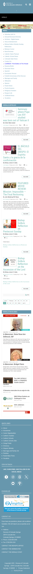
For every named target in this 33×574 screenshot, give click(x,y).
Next (19, 303)
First (6, 300)
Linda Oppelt (6, 125)
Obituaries (26, 359)
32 (23, 300)
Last (24, 303)
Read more (25, 139)
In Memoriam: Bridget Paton (13, 364)
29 (15, 300)
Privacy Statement (24, 568)
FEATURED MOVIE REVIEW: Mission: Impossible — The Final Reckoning (9, 185)
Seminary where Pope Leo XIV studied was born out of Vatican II (9, 112)
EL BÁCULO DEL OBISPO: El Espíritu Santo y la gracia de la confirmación (9, 149)
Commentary (25, 329)
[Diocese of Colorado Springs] (12, 4)
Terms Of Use (18, 571)
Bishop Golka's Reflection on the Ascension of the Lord (9, 261)
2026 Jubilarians (19, 405)
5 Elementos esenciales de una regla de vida (16, 390)
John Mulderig (6, 199)
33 (26, 300)
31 (21, 300)
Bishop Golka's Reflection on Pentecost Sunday (9, 223)
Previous (11, 300)
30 (18, 300)
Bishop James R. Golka (8, 236)
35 (7, 303)
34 (4, 303)
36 (10, 303)
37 (13, 303)
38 (15, 303)
